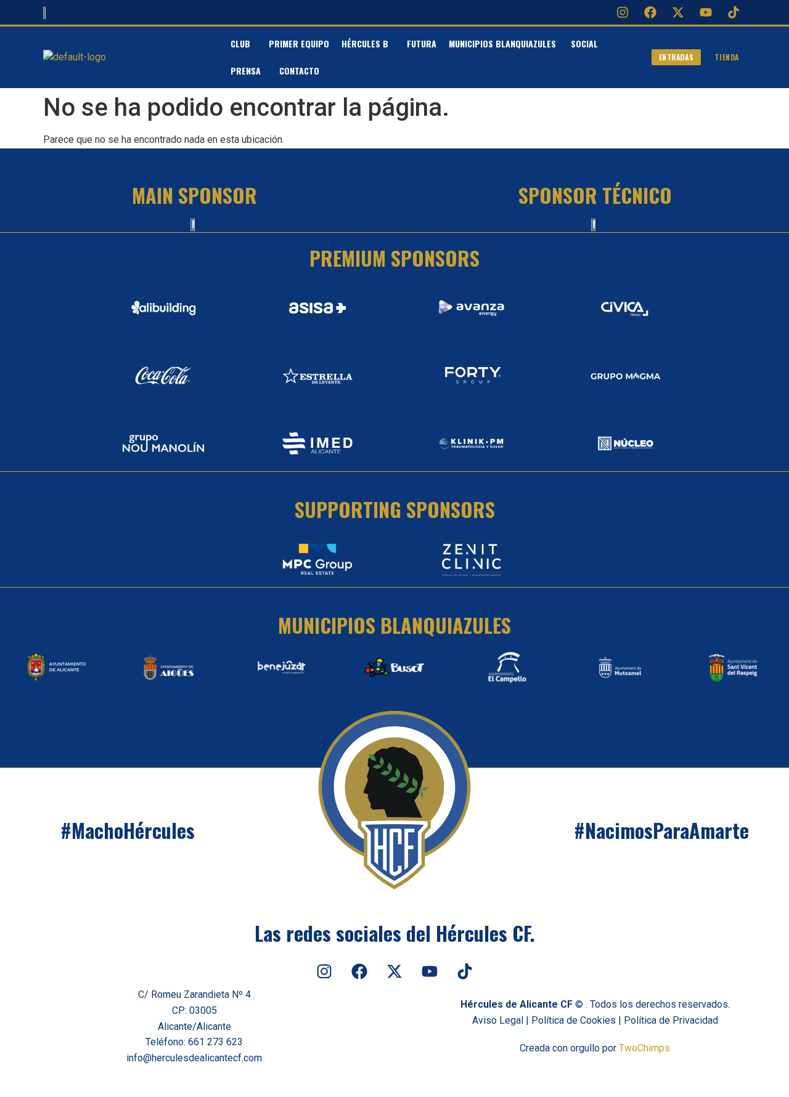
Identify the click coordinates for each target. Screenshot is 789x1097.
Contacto (299, 70)
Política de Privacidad (671, 1020)
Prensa (246, 70)
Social (584, 43)
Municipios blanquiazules (503, 43)
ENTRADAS (676, 57)
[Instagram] (622, 12)
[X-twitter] (678, 12)
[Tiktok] (733, 12)
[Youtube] (705, 12)
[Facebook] (650, 12)
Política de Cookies (573, 1020)
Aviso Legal (497, 1020)
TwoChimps (644, 1048)
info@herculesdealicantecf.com (194, 1058)
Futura (421, 43)
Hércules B (364, 43)
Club (240, 43)
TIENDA (726, 57)
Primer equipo (299, 43)
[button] (243, 43)
